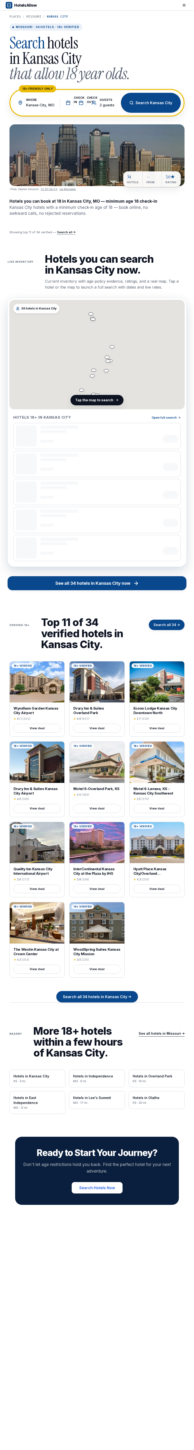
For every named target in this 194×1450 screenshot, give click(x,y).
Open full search (164, 417)
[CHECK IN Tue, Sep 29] (66, 103)
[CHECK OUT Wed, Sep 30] (79, 103)
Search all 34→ (167, 625)
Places (15, 16)
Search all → (66, 232)
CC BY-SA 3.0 (49, 189)
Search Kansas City (154, 102)
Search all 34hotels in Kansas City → (97, 996)
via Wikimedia (67, 189)
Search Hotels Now (97, 1187)
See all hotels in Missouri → (162, 1033)
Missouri (34, 16)
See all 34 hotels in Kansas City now (92, 583)
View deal (37, 728)
